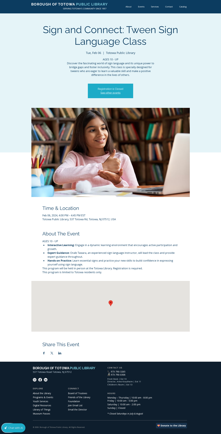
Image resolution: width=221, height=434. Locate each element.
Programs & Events (43, 397)
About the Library (42, 393)
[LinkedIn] (45, 380)
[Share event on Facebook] (43, 353)
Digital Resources (42, 405)
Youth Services (40, 401)
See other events (110, 92)
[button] (141, 7)
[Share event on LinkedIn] (59, 353)
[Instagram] (34, 380)
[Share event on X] (51, 353)
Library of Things (41, 409)
